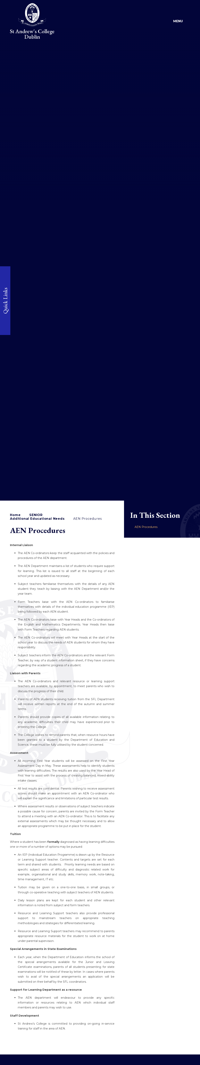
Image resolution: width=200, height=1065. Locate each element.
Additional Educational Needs (37, 519)
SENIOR (36, 515)
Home (15, 515)
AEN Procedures (87, 519)
